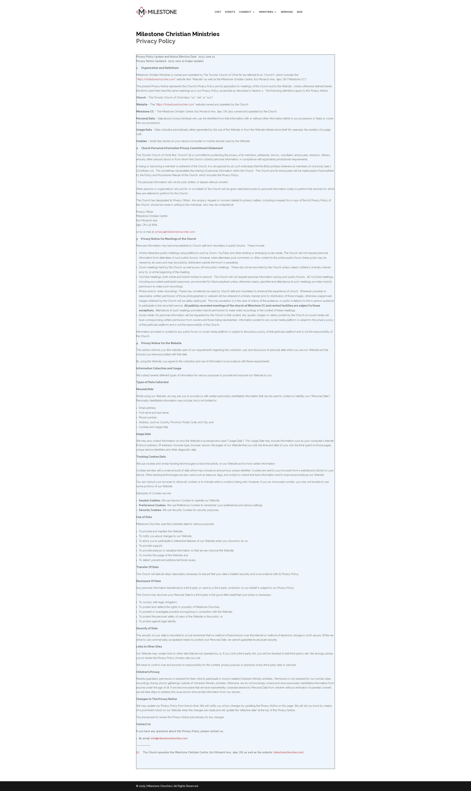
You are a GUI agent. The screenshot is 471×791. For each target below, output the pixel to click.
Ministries (266, 11)
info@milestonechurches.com (169, 738)
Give (299, 11)
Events (230, 11)
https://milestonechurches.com (156, 79)
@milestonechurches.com (175, 231)
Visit (218, 11)
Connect (245, 11)
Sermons (287, 11)
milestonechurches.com (288, 752)
